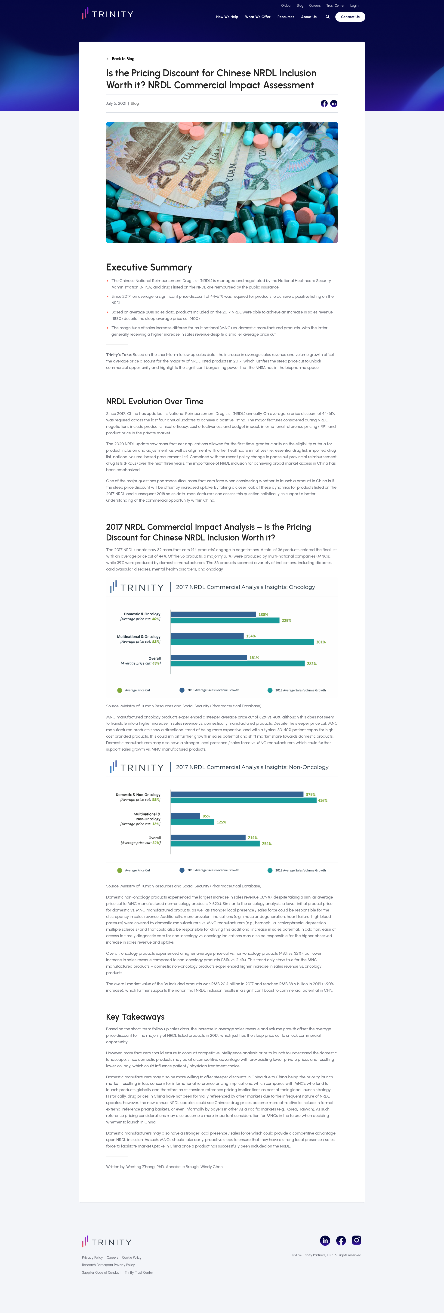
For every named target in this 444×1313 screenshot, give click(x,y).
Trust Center (335, 5)
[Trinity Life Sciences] (106, 1241)
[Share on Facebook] (324, 103)
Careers (315, 5)
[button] (327, 17)
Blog (300, 5)
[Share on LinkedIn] (334, 103)
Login (354, 5)
